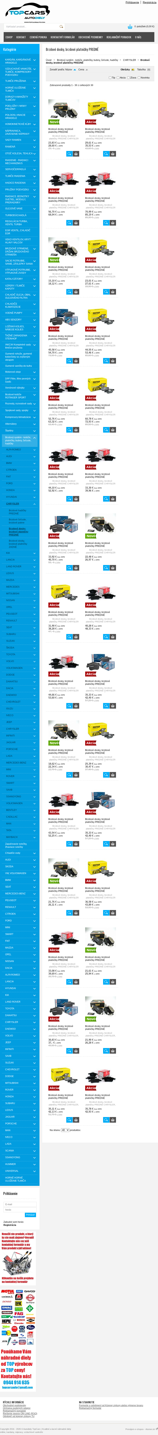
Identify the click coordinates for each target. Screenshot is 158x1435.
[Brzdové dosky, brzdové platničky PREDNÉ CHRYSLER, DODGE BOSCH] (63, 1023)
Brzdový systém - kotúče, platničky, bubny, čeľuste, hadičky (87, 60)
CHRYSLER (129, 60)
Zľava (133, 77)
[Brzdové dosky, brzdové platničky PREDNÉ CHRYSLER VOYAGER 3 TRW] (63, 954)
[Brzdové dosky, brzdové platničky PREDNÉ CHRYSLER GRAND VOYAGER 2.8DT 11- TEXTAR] (100, 333)
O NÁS (138, 37)
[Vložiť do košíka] (76, 154)
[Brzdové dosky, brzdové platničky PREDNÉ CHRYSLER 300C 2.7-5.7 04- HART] (63, 126)
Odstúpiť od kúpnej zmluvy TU (18, 1416)
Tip (113, 77)
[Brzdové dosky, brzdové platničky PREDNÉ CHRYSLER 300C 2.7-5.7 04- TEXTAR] (100, 126)
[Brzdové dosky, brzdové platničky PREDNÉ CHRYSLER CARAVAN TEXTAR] (100, 264)
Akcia (123, 77)
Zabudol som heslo (13, 1222)
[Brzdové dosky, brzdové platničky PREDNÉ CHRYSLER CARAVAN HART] (63, 264)
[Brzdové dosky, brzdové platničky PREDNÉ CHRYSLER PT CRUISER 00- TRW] (100, 609)
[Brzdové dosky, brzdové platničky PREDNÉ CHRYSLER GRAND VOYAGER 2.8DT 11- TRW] (63, 402)
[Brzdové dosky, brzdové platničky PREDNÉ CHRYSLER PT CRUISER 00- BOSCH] (63, 540)
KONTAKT (21, 37)
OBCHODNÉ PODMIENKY (90, 37)
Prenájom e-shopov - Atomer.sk (140, 1429)
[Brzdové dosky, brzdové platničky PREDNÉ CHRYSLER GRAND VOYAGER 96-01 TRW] (100, 471)
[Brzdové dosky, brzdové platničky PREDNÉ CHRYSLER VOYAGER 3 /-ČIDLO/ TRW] (63, 816)
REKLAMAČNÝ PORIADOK (119, 37)
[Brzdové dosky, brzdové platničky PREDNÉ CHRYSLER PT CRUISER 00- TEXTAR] (63, 609)
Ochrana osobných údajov (16, 1408)
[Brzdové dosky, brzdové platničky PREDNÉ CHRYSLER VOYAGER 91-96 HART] (100, 954)
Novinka (145, 77)
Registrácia (149, 2)
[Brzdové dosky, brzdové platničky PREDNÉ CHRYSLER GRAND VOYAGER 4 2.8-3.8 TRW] (63, 471)
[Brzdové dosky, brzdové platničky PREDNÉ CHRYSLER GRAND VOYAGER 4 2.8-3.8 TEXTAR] (100, 402)
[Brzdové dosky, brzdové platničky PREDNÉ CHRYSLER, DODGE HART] (100, 1023)
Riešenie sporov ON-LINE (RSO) (20, 1413)
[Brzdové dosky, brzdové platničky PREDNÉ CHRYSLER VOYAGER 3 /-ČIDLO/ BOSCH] (100, 678)
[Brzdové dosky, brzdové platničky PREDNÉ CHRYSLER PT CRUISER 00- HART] (100, 540)
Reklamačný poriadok (14, 1410)
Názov (68, 69)
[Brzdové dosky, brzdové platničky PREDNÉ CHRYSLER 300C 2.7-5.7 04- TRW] (63, 195)
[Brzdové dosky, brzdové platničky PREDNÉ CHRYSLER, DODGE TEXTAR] (63, 1092)
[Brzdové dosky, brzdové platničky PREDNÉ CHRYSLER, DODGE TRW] (100, 1092)
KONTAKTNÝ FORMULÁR (63, 37)
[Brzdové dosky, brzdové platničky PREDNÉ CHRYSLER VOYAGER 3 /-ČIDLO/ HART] (63, 747)
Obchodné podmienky (14, 1405)
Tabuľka (141, 69)
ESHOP (9, 37)
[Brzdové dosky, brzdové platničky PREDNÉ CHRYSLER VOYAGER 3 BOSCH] (100, 816)
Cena (81, 69)
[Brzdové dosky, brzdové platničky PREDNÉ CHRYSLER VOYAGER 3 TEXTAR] (100, 885)
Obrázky (125, 69)
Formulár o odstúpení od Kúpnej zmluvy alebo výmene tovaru (111, 1405)
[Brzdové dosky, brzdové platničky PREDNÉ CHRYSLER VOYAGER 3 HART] (63, 885)
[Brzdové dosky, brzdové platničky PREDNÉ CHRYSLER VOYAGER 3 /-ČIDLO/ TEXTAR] (100, 747)
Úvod (48, 60)
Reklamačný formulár (90, 1408)
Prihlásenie (132, 2)
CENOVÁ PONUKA (38, 37)
